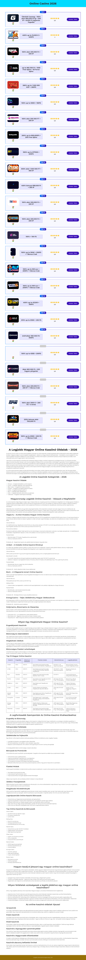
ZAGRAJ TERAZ (73, 19)
